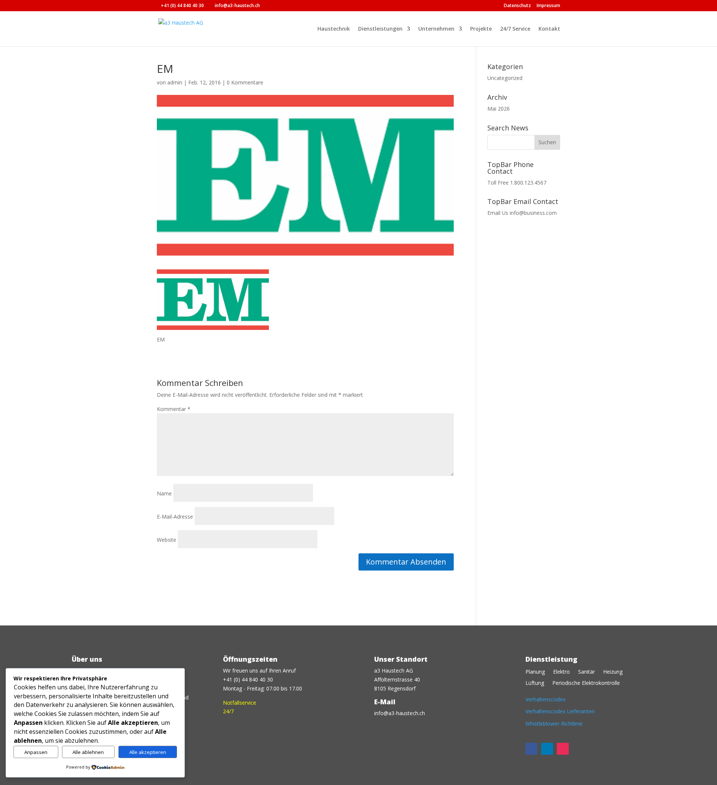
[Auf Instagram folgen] (563, 749)
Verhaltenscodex (545, 699)
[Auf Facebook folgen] (531, 749)
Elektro (561, 672)
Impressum (548, 6)
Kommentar (173, 408)
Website (166, 539)
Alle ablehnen (88, 752)
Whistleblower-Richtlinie (554, 723)
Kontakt (549, 29)
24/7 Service (515, 29)
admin (174, 82)
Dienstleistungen (380, 29)
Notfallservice (239, 702)
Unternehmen (436, 29)
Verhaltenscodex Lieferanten (560, 711)
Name (164, 493)
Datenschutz (517, 6)
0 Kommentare (245, 82)
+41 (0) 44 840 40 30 (182, 5)
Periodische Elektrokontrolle (586, 683)
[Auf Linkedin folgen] (547, 749)
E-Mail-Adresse (175, 516)
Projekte (481, 29)
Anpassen (35, 752)
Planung (535, 672)
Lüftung (534, 683)
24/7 (228, 711)
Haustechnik (333, 29)
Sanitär (586, 672)
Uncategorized (504, 77)
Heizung (613, 672)
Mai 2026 (498, 108)
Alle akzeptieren (147, 752)
